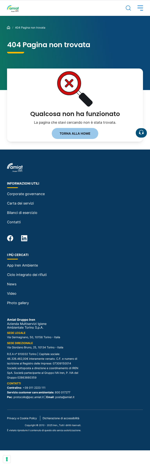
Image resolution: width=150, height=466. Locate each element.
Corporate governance (26, 194)
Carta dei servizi (20, 203)
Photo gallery (18, 303)
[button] (137, 8)
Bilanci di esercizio (22, 213)
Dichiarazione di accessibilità (61, 418)
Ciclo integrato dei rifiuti (27, 275)
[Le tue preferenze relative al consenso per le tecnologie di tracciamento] (7, 459)
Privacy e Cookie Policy (22, 418)
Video (11, 293)
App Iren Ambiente (22, 265)
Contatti (14, 222)
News (11, 284)
